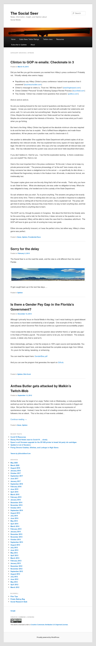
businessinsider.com (33, 84)
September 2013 (16, 542)
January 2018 (15, 470)
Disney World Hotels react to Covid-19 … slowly (28, 439)
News (19, 237)
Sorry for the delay (24, 248)
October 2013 (15, 539)
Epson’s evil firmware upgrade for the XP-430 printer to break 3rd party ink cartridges (43, 442)
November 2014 (16, 505)
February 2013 (15, 560)
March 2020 (14, 465)
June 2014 (14, 518)
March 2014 (14, 526)
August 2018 (15, 468)
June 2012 (14, 579)
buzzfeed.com (78, 90)
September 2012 (16, 571)
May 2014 (14, 521)
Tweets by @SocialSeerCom (20, 453)
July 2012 (14, 576)
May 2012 (14, 582)
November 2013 (16, 537)
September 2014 (16, 510)
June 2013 (14, 550)
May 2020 (14, 462)
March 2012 (14, 587)
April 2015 (14, 492)
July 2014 (14, 515)
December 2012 (16, 566)
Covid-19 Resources (18, 437)
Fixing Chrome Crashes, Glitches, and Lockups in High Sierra (34, 447)
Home (13, 39)
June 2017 (14, 478)
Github (60, 362)
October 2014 (15, 507)
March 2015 (14, 494)
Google (13, 611)
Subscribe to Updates (19, 44)
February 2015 (15, 497)
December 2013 (16, 534)
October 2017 (15, 473)
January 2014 (15, 531)
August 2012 (15, 574)
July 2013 (14, 547)
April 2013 (14, 555)
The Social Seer (24, 13)
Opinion (24, 237)
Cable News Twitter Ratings (29, 39)
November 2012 (16, 568)
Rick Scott (27, 374)
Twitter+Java (47, 39)
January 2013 (15, 563)
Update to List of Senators (20, 445)
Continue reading (18, 419)
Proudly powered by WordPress (48, 637)
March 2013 (14, 558)
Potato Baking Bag (17, 599)
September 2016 (16, 484)
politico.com (73, 93)
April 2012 (14, 584)
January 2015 (15, 499)
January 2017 (15, 481)
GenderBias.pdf (41, 356)
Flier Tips (14, 596)
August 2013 (15, 545)
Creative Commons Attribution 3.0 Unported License (49, 624)
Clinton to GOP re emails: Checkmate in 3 (42, 62)
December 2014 (16, 502)
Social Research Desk (18, 601)
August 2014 (15, 513)
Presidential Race (34, 237)
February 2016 (15, 486)
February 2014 (15, 529)
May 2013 (14, 553)
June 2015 (14, 489)
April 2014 (14, 523)
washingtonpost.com (71, 87)
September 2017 (16, 476)
